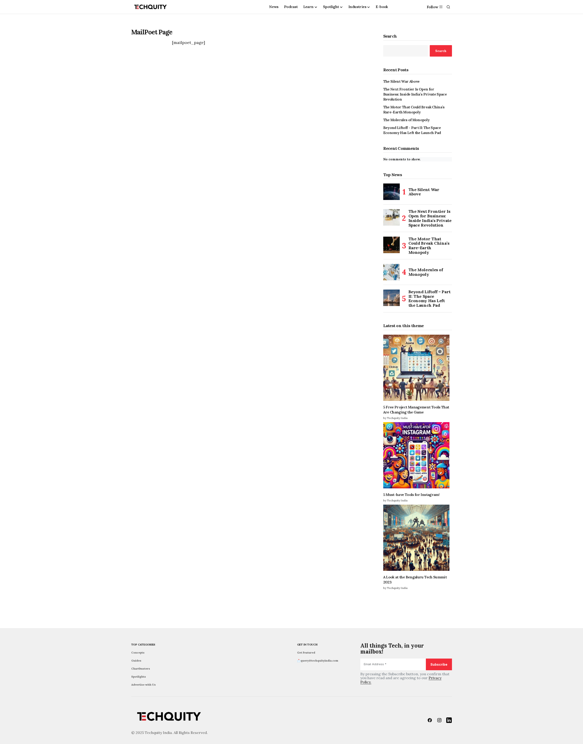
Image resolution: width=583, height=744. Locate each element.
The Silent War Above (401, 81)
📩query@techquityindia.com (317, 660)
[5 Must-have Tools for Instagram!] (417, 455)
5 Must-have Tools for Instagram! (411, 494)
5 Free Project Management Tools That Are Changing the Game (416, 409)
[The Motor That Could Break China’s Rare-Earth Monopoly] (391, 245)
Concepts (138, 652)
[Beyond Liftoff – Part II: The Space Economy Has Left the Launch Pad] (391, 298)
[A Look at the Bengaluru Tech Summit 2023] (417, 538)
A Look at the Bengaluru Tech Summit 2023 (415, 579)
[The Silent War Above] (391, 191)
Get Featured (306, 652)
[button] (448, 6)
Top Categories (143, 644)
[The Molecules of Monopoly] (391, 272)
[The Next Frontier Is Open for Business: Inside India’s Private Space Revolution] (391, 217)
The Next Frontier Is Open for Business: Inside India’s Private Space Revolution (415, 94)
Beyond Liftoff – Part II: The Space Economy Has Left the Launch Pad (412, 130)
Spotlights (138, 676)
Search (390, 36)
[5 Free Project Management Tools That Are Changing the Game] (417, 368)
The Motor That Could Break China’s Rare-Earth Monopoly (414, 109)
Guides (136, 660)
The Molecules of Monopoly (406, 120)
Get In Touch (307, 644)
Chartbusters (140, 668)
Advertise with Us (143, 684)
